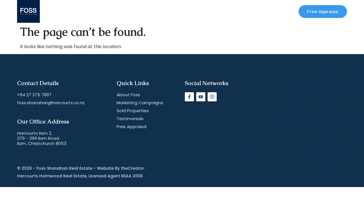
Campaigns (145, 11)
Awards (113, 11)
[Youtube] (200, 96)
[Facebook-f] (189, 96)
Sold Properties (185, 11)
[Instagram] (212, 96)
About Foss (83, 11)
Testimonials (226, 11)
